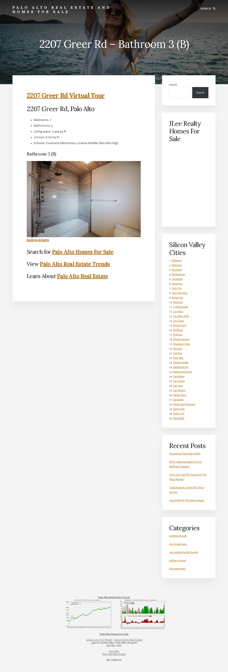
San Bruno (179, 376)
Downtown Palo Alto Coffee (185, 453)
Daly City (177, 288)
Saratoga (178, 399)
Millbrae (178, 330)
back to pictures (38, 240)
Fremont (178, 302)
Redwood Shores (182, 371)
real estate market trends (183, 552)
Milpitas (177, 334)
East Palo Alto (179, 293)
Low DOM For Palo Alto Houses (186, 500)
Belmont (177, 265)
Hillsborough (180, 307)
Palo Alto (178, 358)
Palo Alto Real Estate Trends (75, 264)
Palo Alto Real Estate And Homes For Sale (61, 9)
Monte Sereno (181, 339)
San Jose (178, 385)
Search (173, 84)
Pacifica (177, 353)
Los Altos (178, 311)
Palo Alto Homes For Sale (82, 251)
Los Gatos (178, 320)
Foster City (177, 297)
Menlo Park (179, 325)
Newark (177, 348)
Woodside (178, 418)
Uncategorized (177, 568)
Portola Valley (181, 362)
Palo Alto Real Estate (82, 276)
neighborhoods (178, 535)
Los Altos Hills (181, 316)
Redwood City (180, 367)
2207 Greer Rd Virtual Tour (66, 95)
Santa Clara (179, 395)
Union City (179, 413)
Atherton (177, 260)
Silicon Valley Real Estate (128, 639)
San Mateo (179, 390)
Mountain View (181, 344)
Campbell (177, 279)
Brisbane (177, 269)
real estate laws (178, 544)
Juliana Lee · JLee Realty (99, 639)
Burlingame (178, 274)
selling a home (177, 560)
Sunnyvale (179, 409)
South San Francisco (184, 404)
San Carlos (179, 381)
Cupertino (177, 283)
